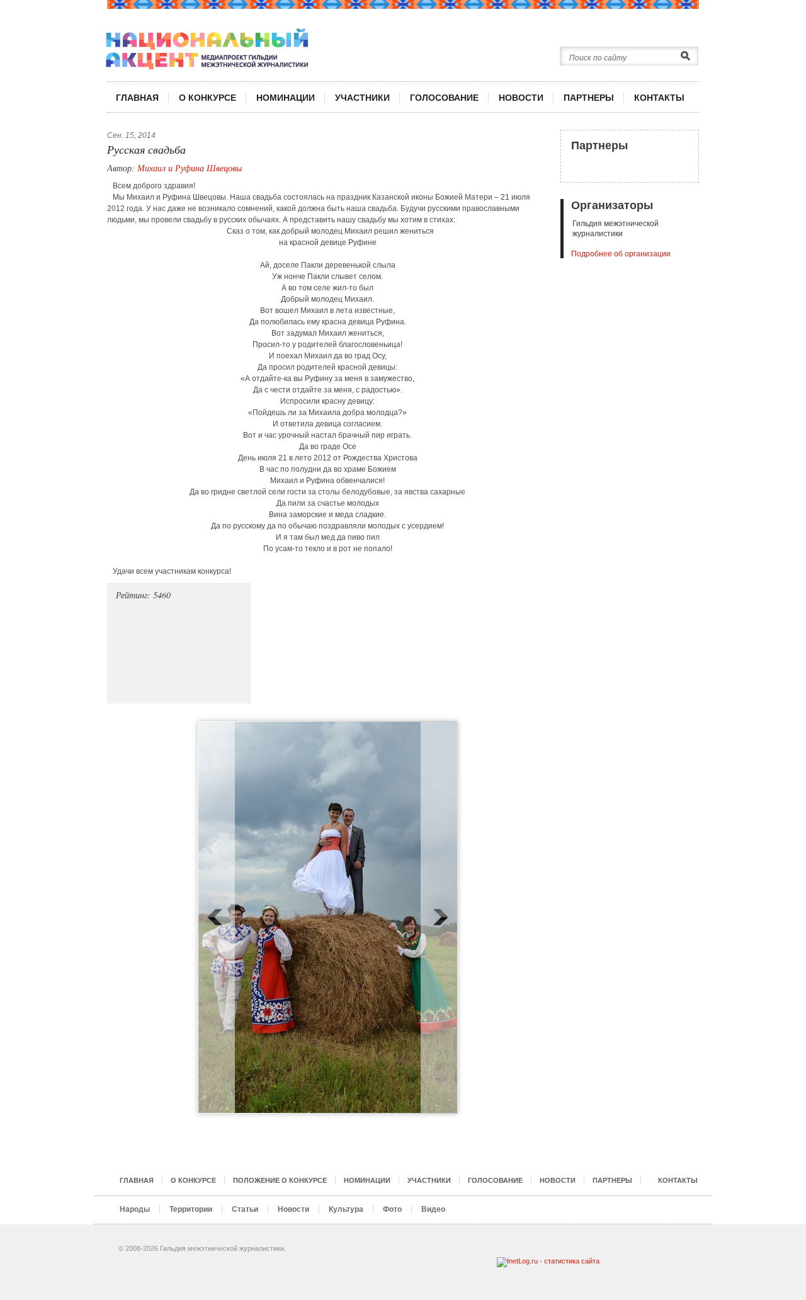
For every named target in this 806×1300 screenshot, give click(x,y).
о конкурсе (207, 98)
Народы (135, 1209)
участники (362, 98)
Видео (433, 1209)
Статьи (245, 1209)
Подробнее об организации (621, 253)
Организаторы (612, 205)
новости (521, 98)
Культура (346, 1209)
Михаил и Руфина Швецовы (189, 168)
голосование (444, 98)
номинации (285, 98)
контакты (659, 98)
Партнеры (599, 145)
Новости (293, 1209)
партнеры (589, 98)
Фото (392, 1209)
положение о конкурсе (280, 1180)
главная (137, 98)
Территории (190, 1209)
